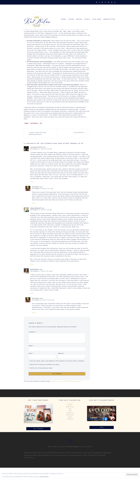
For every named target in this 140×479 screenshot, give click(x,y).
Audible (70, 417)
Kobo (70, 408)
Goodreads (70, 419)
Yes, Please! (38, 428)
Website (61, 353)
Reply (32, 181)
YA (40, 123)
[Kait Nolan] (37, 18)
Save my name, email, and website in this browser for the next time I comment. (57, 361)
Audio (87, 19)
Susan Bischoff (35, 208)
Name (31, 345)
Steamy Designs (73, 446)
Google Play (70, 412)
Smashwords (70, 414)
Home (63, 19)
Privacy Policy (86, 446)
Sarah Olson (34, 269)
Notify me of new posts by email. (41, 368)
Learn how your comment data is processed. (66, 381)
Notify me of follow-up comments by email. (45, 364)
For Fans (97, 19)
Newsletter (109, 19)
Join (101, 427)
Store (71, 19)
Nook (70, 410)
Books (79, 19)
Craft (26, 123)
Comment (32, 332)
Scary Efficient (79, 132)
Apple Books (70, 406)
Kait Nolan (34, 123)
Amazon (70, 404)
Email (31, 353)
